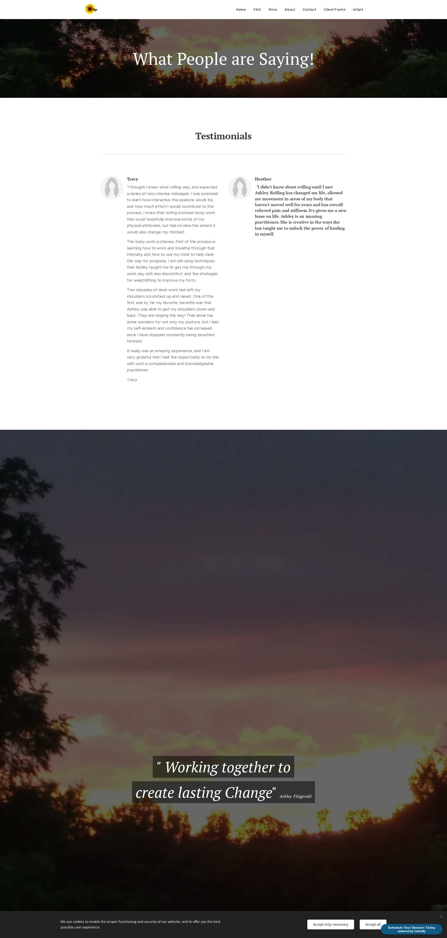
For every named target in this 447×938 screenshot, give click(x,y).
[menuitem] (242, 9)
